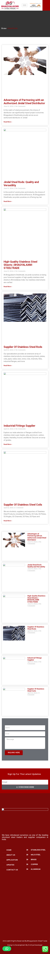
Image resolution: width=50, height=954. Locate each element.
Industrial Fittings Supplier (19, 425)
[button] (6, 948)
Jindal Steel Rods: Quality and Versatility (36, 566)
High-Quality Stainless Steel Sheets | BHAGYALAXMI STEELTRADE (20, 265)
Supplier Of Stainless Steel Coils (23, 504)
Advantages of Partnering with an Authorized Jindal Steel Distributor (24, 101)
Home (3, 28)
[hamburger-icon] (24, 5)
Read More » (8, 122)
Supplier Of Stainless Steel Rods (23, 346)
